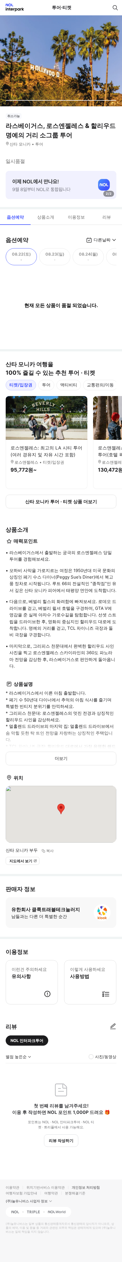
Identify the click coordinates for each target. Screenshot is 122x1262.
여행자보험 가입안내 (21, 1193)
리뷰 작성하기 (61, 1140)
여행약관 (51, 1193)
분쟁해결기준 (75, 1193)
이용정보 (76, 217)
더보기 (61, 758)
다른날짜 (102, 240)
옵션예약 (15, 217)
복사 (50, 850)
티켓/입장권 (20, 384)
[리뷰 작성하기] (113, 1026)
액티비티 (68, 384)
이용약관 (12, 1187)
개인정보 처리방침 (86, 1187)
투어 (46, 384)
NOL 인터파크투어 (26, 1040)
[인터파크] (12, 7)
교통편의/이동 (100, 384)
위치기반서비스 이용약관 (45, 1187)
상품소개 (45, 217)
